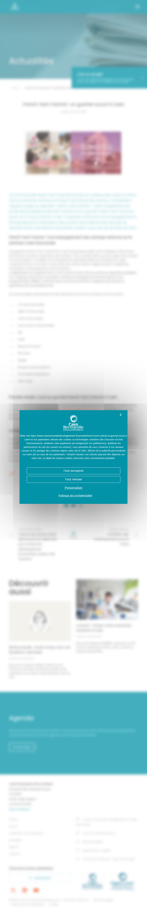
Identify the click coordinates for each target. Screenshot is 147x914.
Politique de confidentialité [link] (75, 495)
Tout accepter (73, 471)
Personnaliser (73, 487)
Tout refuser (73, 479)
